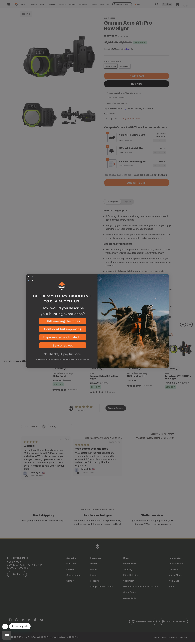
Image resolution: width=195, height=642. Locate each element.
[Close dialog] (30, 278)
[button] (62, 322)
